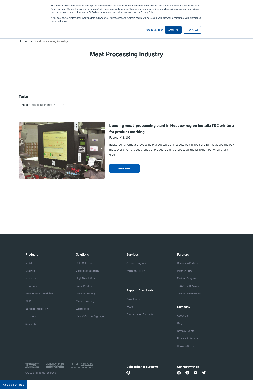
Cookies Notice (186, 346)
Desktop (30, 271)
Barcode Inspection (36, 309)
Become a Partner (187, 263)
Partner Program (187, 278)
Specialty (30, 324)
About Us (182, 315)
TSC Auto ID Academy (189, 286)
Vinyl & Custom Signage (90, 316)
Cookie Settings (13, 384)
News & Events (185, 331)
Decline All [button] (192, 29)
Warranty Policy (135, 271)
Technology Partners (189, 293)
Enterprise (31, 286)
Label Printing (84, 286)
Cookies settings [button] (154, 29)
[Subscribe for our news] (128, 373)
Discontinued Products (139, 314)
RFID (28, 301)
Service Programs (136, 263)
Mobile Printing (85, 301)
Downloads (133, 299)
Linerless (30, 316)
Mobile (29, 263)
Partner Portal (185, 271)
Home (23, 41)
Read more (124, 168)
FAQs (129, 307)
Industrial (31, 278)
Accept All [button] (173, 29)
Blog (179, 323)
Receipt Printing (85, 293)
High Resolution (85, 278)
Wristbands (82, 309)
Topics (23, 96)
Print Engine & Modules (39, 293)
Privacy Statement (188, 338)
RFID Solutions (84, 263)
